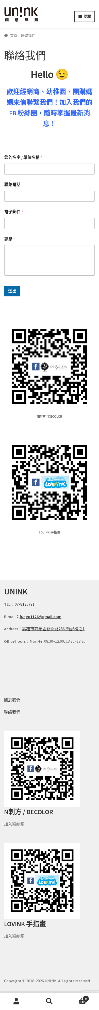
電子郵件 (13, 211)
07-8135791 (25, 604)
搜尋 (49, 1001)
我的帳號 (16, 1001)
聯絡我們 (12, 712)
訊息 (9, 238)
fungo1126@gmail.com (40, 616)
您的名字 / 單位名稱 (23, 157)
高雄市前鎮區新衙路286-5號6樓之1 (53, 628)
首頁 (13, 35)
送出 (12, 291)
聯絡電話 (12, 184)
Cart (76, 997)
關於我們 (12, 699)
